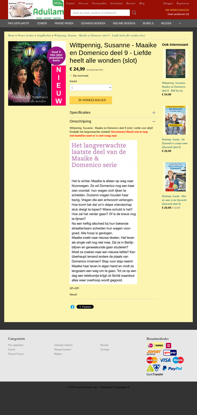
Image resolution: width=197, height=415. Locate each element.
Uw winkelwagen (177, 10)
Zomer (42, 23)
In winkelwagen (92, 100)
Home (11, 35)
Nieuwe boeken (124, 23)
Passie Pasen (64, 23)
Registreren (183, 3)
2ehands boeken (93, 23)
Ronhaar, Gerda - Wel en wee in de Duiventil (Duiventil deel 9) (174, 200)
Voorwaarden (99, 3)
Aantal (73, 81)
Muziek (166, 23)
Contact (70, 3)
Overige (104, 349)
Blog (141, 3)
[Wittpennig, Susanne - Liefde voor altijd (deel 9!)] (37, 73)
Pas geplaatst (18, 23)
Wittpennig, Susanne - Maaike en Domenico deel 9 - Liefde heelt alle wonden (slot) (99, 35)
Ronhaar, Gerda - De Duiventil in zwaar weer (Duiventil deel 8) (175, 143)
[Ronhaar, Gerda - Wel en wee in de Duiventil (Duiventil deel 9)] (175, 176)
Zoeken (133, 13)
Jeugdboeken (44, 35)
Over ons (83, 3)
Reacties (130, 3)
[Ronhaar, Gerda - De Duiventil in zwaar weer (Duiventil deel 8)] (175, 120)
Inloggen (168, 3)
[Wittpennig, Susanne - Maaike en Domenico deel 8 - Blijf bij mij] (175, 63)
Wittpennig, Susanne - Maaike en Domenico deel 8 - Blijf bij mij (174, 87)
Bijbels (148, 23)
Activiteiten (116, 3)
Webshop (57, 3)
